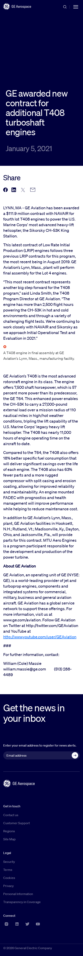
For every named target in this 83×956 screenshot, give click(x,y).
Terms (7, 870)
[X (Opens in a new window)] (27, 924)
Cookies (9, 878)
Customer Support (16, 823)
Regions (9, 831)
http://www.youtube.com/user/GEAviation (39, 636)
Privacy (8, 886)
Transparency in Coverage (22, 902)
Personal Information (18, 894)
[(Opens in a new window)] (5, 190)
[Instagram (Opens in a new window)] (6, 924)
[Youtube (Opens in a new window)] (38, 924)
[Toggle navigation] (76, 6)
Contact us (10, 815)
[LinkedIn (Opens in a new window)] (17, 924)
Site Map (9, 839)
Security (9, 862)
